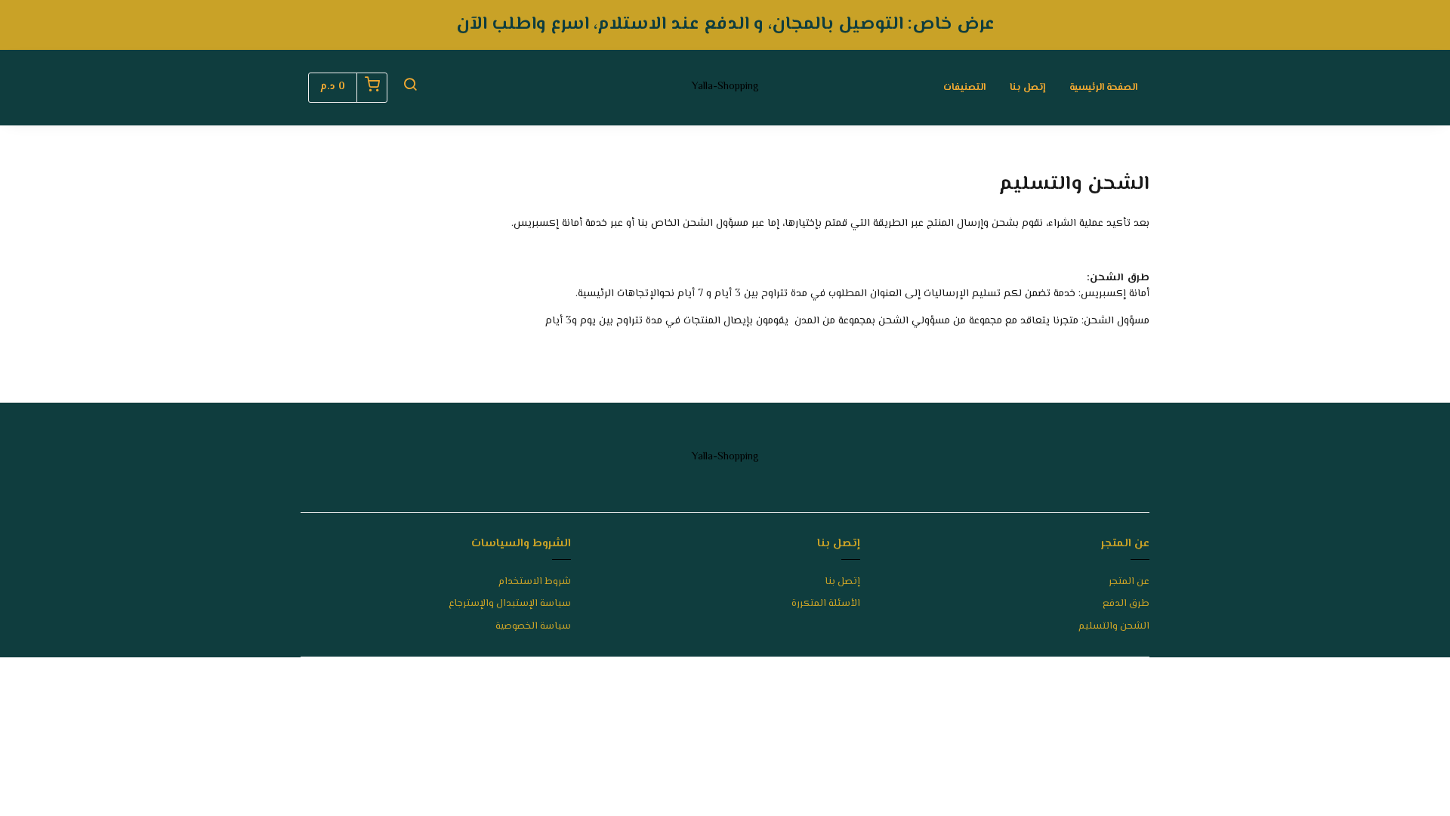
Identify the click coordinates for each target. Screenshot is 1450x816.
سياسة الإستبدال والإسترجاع (510, 604)
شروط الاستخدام (534, 582)
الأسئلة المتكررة (825, 604)
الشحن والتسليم (1113, 627)
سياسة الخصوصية (533, 627)
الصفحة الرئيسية (1103, 87)
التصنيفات (964, 87)
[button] (410, 88)
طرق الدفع (1126, 604)
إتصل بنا (1027, 87)
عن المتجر (1129, 582)
